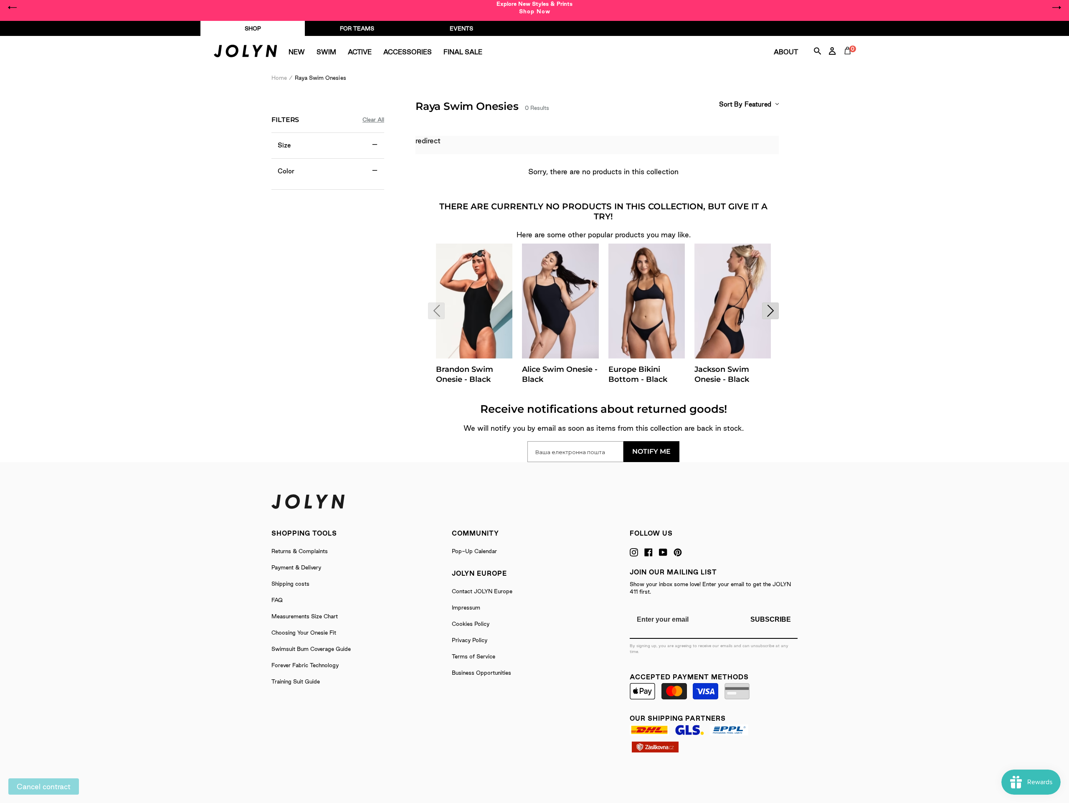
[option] (534, 7)
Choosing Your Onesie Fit (303, 632)
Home (279, 78)
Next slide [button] (1056, 7)
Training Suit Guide (295, 681)
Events (461, 28)
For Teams (357, 28)
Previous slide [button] (12, 7)
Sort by (730, 104)
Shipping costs (290, 584)
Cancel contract (44, 786)
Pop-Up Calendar (474, 551)
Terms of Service (473, 656)
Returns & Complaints (299, 551)
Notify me (651, 451)
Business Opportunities (481, 673)
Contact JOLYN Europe (482, 591)
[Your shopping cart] (849, 60)
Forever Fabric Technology (305, 665)
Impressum (466, 607)
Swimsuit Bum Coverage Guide (311, 649)
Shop (253, 28)
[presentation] (436, 310)
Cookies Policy (470, 624)
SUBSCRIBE (770, 619)
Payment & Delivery (296, 567)
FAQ (277, 600)
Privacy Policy (469, 640)
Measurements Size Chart (304, 616)
